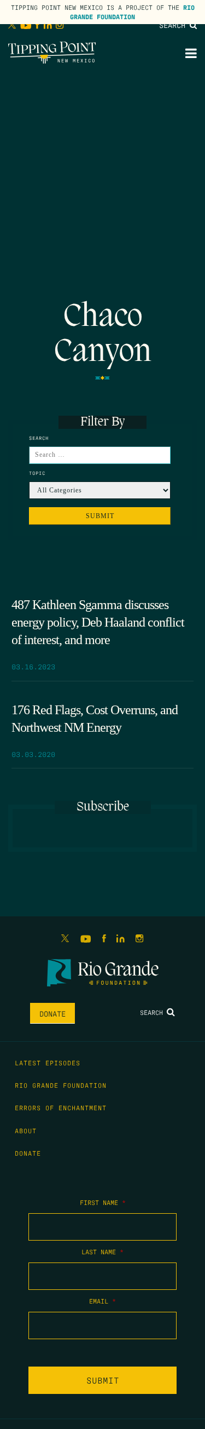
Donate (52, 1013)
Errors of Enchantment (61, 1107)
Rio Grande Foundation (132, 12)
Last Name (102, 1251)
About (26, 1130)
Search (174, 25)
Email (102, 1300)
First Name (103, 1202)
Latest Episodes (47, 1062)
